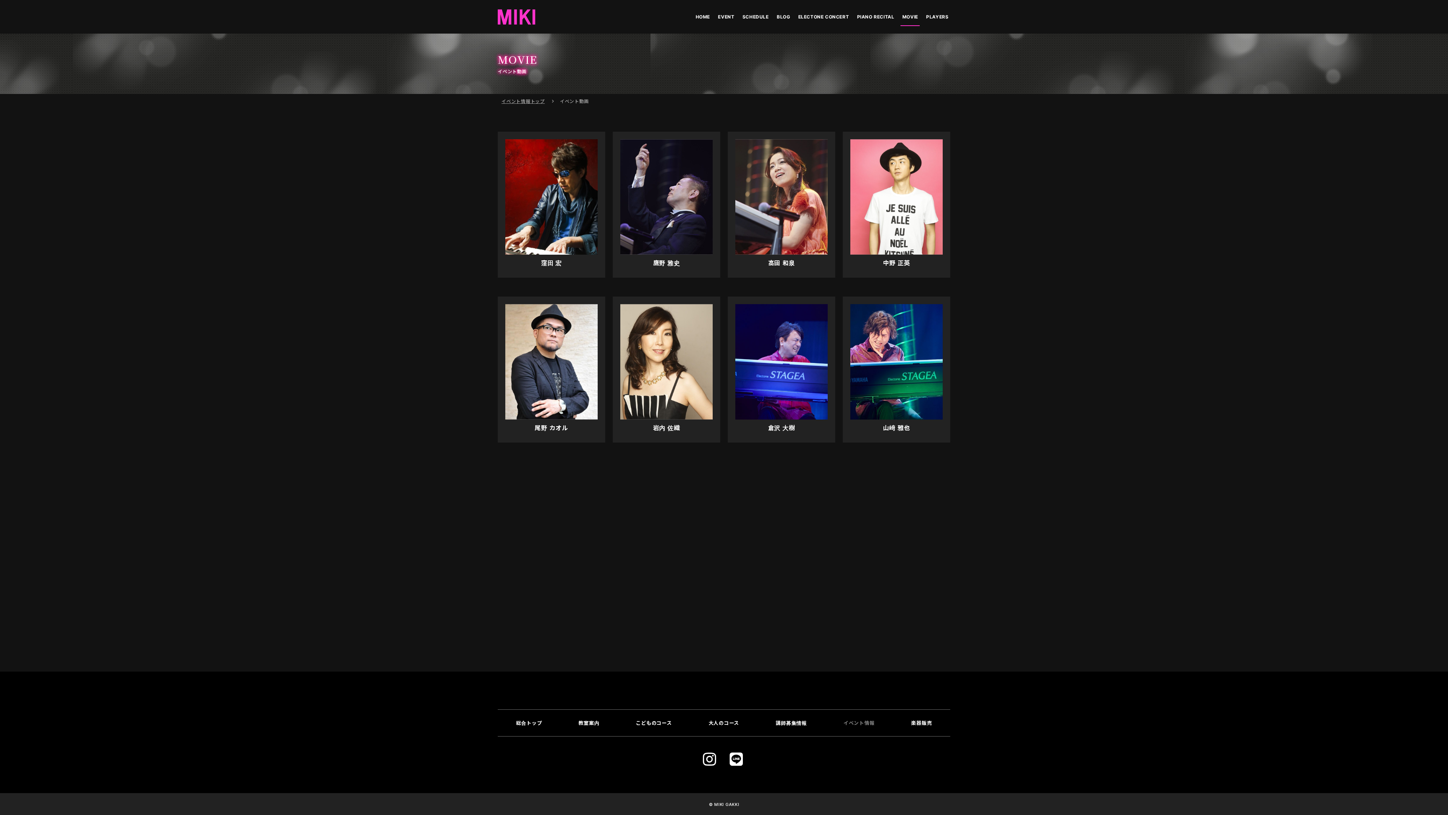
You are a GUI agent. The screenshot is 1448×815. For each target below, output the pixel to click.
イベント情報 (523, 101)
